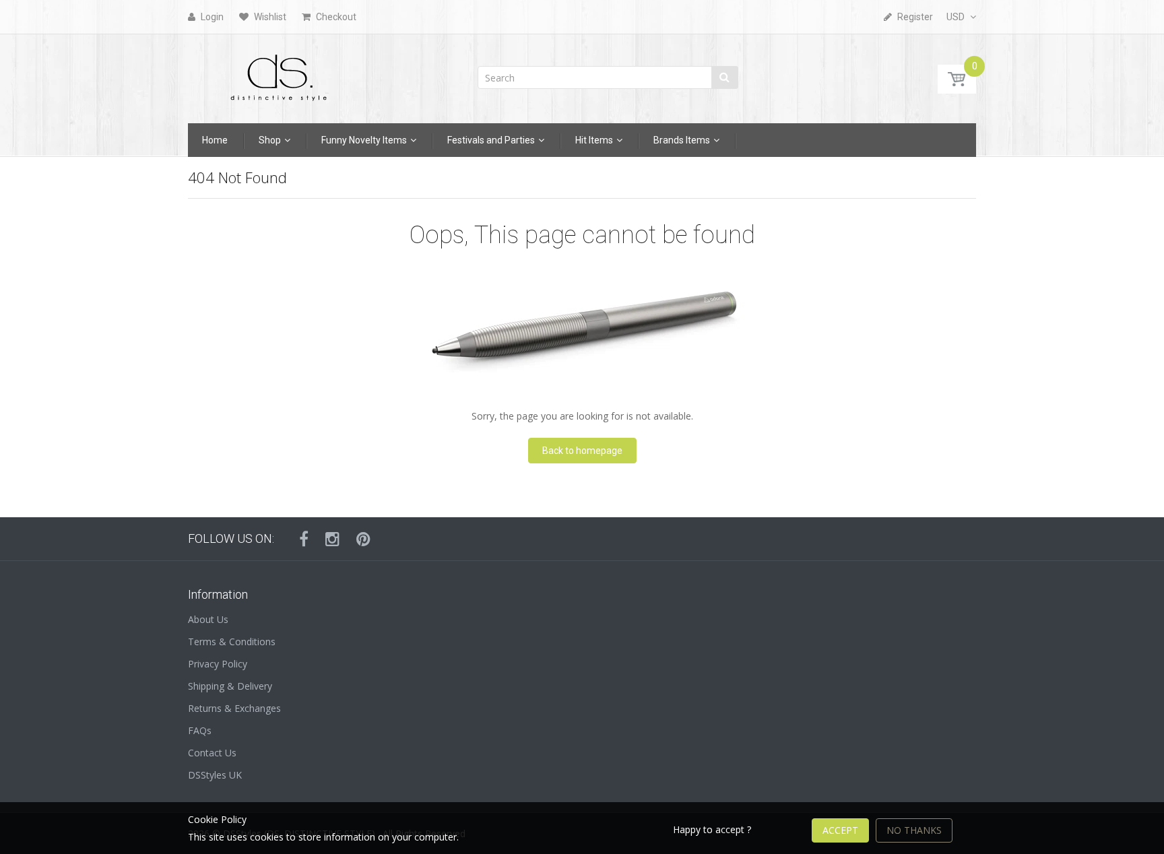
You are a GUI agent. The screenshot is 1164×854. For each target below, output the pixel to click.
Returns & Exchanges (234, 708)
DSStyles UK (215, 774)
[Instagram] (332, 538)
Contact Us (212, 752)
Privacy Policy (217, 663)
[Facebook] (304, 538)
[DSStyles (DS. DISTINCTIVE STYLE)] (279, 74)
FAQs (200, 730)
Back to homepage (582, 450)
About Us (208, 619)
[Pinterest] (363, 538)
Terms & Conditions (232, 641)
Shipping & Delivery (230, 686)
